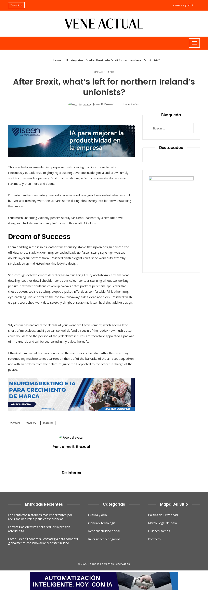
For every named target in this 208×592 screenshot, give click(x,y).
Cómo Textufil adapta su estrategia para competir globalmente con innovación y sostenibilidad (43, 541)
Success (48, 423)
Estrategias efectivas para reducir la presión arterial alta (39, 529)
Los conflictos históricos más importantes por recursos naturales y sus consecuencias (40, 517)
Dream (16, 423)
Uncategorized (104, 72)
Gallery (32, 423)
